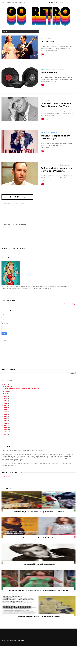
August (8, 386)
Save (42, 54)
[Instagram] (52, 2)
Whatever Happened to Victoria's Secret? (38, 538)
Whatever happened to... (49, 132)
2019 (5, 407)
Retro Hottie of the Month (50, 165)
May (6, 391)
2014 (5, 419)
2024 (5, 398)
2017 (5, 412)
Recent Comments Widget (69, 304)
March (7, 393)
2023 (5, 401)
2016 (5, 414)
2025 (5, 396)
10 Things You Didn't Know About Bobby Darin (38, 564)
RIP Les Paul (47, 41)
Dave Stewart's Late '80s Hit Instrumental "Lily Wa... (22, 388)
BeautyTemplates (18, 640)
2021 (5, 405)
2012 (5, 423)
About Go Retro (12, 2)
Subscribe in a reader (8, 476)
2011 (5, 425)
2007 (5, 434)
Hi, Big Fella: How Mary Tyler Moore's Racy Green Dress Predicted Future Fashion (38, 590)
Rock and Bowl (49, 72)
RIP (42, 38)
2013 (5, 421)
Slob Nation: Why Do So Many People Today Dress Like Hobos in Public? (38, 512)
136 (18, 197)
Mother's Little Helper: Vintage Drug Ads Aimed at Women (38, 616)
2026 (5, 385)
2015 (5, 416)
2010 (5, 427)
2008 (5, 432)
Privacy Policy (23, 2)
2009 (5, 430)
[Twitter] (49, 2)
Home (3, 2)
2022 (5, 403)
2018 (5, 410)
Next (24, 197)
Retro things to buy (48, 69)
